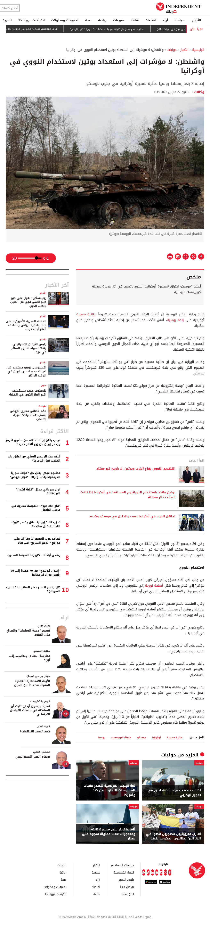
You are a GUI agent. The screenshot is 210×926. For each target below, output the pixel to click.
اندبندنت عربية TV (31, 20)
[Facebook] (169, 872)
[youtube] (156, 872)
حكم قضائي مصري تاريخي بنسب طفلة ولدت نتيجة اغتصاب (28, 415)
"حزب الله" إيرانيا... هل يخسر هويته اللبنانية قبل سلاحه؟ (35, 524)
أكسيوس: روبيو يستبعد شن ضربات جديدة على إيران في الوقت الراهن (26, 371)
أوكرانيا (156, 737)
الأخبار (196, 20)
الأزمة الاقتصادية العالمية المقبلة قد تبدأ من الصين (32, 683)
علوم (43, 385)
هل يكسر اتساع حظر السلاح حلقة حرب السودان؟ (33, 589)
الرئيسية (198, 50)
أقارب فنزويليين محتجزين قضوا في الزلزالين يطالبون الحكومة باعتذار (40, 29)
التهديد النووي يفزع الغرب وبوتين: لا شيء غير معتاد (135, 468)
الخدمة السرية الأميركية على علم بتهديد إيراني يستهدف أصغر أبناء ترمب (26, 325)
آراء (165, 20)
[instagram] (161, 872)
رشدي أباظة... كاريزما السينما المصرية (33, 555)
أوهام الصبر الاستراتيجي (32, 757)
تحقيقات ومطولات (64, 20)
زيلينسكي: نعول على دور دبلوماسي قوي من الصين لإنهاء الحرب (28, 302)
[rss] (143, 872)
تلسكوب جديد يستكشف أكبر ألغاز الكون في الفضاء (27, 393)
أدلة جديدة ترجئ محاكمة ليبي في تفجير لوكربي (174, 792)
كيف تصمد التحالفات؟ (35, 731)
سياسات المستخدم (122, 865)
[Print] (170, 256)
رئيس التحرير (126, 879)
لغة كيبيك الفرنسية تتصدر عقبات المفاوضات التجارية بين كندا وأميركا (109, 790)
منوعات (118, 20)
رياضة (102, 20)
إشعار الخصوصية (124, 872)
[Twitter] (165, 872)
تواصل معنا (127, 886)
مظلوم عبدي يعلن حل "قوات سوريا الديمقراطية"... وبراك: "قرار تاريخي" (125, 29)
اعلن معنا (128, 893)
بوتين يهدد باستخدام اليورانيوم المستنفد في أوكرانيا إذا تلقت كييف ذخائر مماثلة (127, 495)
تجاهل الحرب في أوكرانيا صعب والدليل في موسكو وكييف (131, 516)
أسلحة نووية (154, 585)
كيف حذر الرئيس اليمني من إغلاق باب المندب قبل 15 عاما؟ (34, 458)
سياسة (180, 20)
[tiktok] (148, 872)
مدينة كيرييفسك (121, 737)
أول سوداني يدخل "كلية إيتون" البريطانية (38, 491)
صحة (88, 20)
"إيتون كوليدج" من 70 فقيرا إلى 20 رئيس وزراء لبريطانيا (35, 573)
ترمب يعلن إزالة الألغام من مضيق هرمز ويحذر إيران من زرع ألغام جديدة (33, 442)
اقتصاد (151, 20)
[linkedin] (152, 872)
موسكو (141, 737)
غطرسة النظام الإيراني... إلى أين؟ (29, 658)
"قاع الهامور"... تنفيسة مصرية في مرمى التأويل (35, 508)
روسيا (101, 737)
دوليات (172, 50)
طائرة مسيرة (86, 314)
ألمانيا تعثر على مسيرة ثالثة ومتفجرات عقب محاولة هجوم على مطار (108, 834)
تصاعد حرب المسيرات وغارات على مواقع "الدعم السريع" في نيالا (37, 541)
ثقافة (135, 20)
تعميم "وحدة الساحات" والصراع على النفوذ (28, 632)
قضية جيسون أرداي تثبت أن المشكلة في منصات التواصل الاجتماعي (30, 710)
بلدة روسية (175, 320)
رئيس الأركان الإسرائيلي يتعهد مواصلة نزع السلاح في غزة (28, 348)
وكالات (199, 92)
